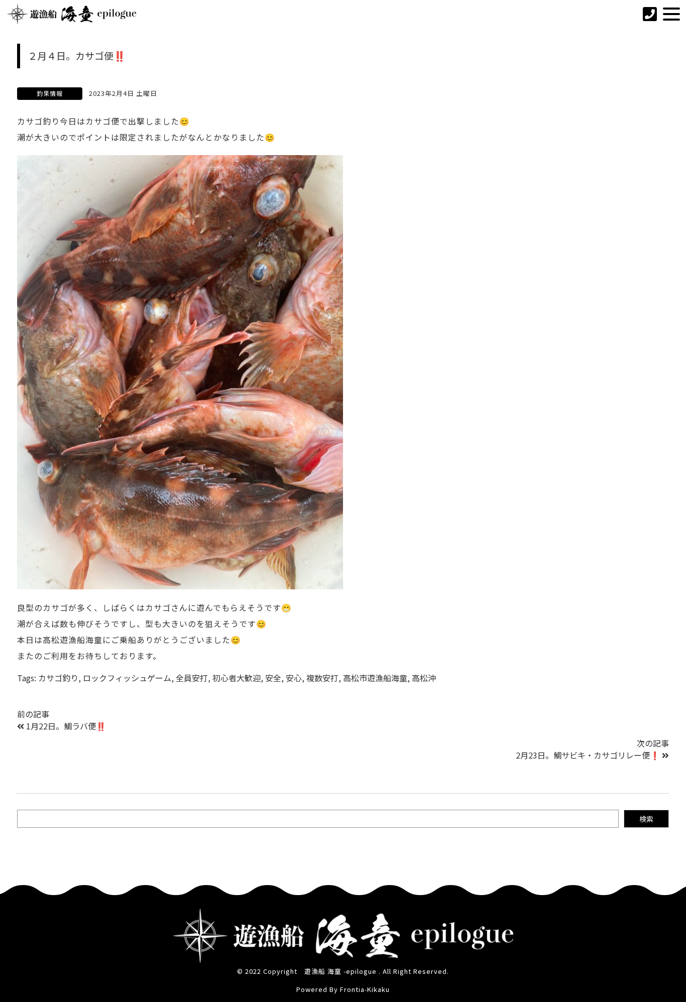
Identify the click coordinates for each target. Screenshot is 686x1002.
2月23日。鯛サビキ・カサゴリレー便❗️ (588, 755)
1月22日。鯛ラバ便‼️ (66, 726)
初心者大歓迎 (236, 678)
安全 (273, 678)
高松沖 (424, 678)
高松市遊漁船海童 (375, 678)
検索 (646, 819)
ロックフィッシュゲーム (127, 678)
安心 (294, 678)
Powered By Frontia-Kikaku (343, 989)
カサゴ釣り (58, 678)
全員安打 (192, 678)
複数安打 (322, 678)
